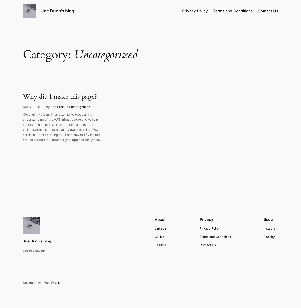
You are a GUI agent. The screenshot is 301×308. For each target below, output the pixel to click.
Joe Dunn (58, 107)
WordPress (52, 282)
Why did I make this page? (60, 97)
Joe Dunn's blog (57, 10)
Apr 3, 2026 (31, 107)
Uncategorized (79, 107)
